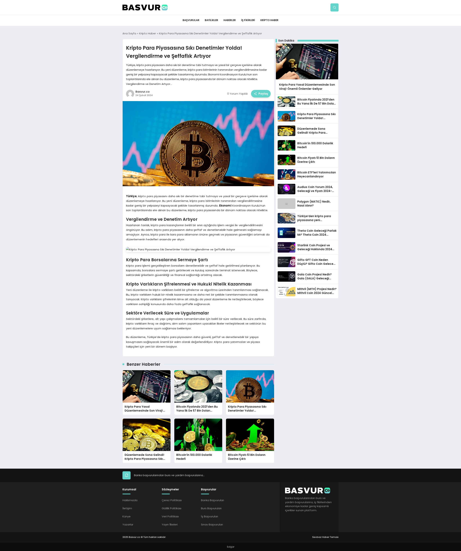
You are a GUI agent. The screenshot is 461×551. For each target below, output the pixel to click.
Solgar (230, 546)
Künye (126, 516)
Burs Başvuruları (211, 508)
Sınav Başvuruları (212, 524)
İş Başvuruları (209, 516)
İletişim (127, 508)
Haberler (229, 20)
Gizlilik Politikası (171, 508)
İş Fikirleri (248, 20)
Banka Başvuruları (212, 500)
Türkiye (131, 196)
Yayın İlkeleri (170, 524)
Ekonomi (225, 205)
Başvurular (191, 20)
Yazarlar (127, 524)
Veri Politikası (170, 516)
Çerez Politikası (172, 500)
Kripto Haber (269, 20)
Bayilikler (211, 20)
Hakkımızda (129, 500)
